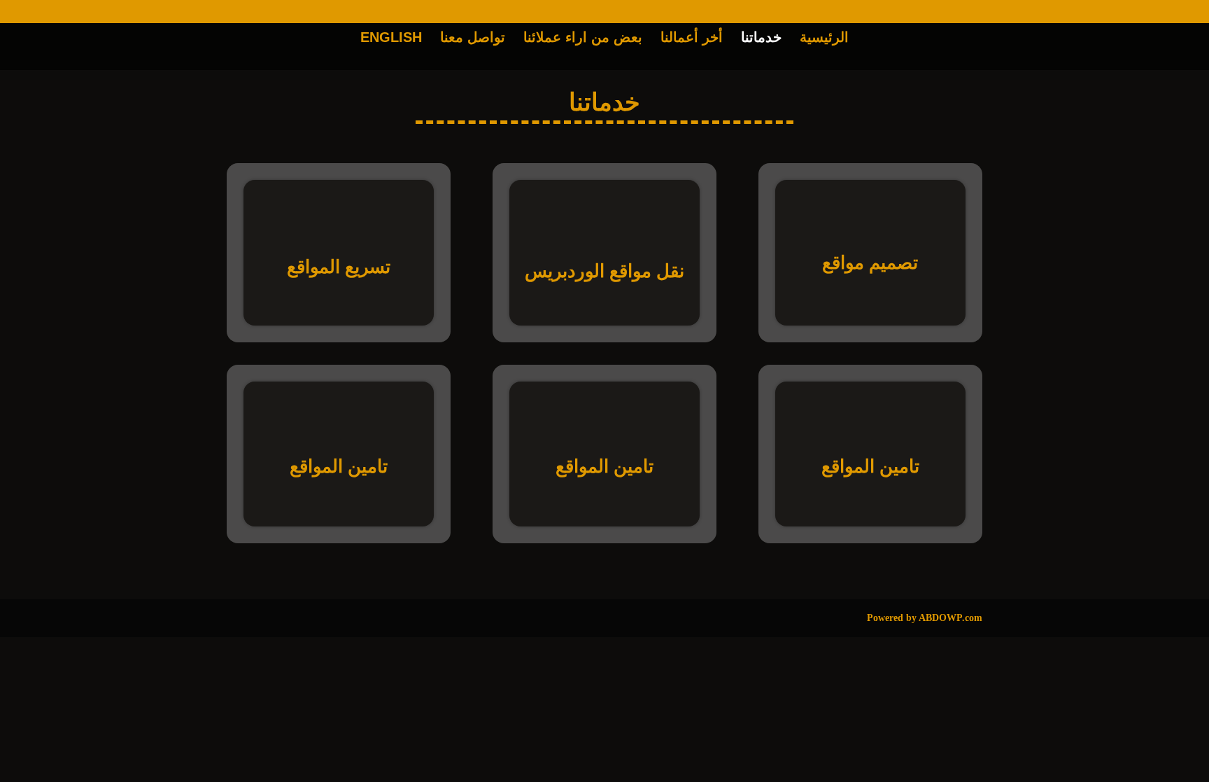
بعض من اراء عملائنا (582, 38)
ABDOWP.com (950, 618)
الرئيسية (824, 38)
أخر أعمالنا (691, 38)
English (391, 38)
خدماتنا (761, 38)
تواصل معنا (472, 38)
